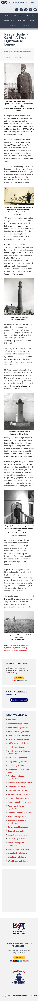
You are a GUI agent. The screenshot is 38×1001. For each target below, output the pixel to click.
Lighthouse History (20, 648)
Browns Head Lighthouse (18, 731)
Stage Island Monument (18, 835)
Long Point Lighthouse (17, 761)
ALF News (16, 645)
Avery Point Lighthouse (18, 723)
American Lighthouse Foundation (19, 2)
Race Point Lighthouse (17, 816)
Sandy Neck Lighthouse (18, 827)
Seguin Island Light (16, 831)
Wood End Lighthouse (17, 857)
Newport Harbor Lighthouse (20, 782)
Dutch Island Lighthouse (18, 739)
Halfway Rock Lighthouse (18, 743)
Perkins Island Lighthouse (19, 798)
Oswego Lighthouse (16, 786)
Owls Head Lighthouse (17, 790)
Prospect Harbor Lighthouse (20, 813)
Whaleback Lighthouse (17, 853)
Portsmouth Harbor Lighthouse (15, 650)
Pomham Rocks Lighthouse (19, 802)
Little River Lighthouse (17, 758)
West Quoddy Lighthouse (18, 849)
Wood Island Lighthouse (18, 861)
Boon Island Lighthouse (18, 727)
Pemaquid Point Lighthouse (19, 794)
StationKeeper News (16, 839)
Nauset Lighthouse (16, 765)
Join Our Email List (19, 700)
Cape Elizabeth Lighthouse (19, 735)
